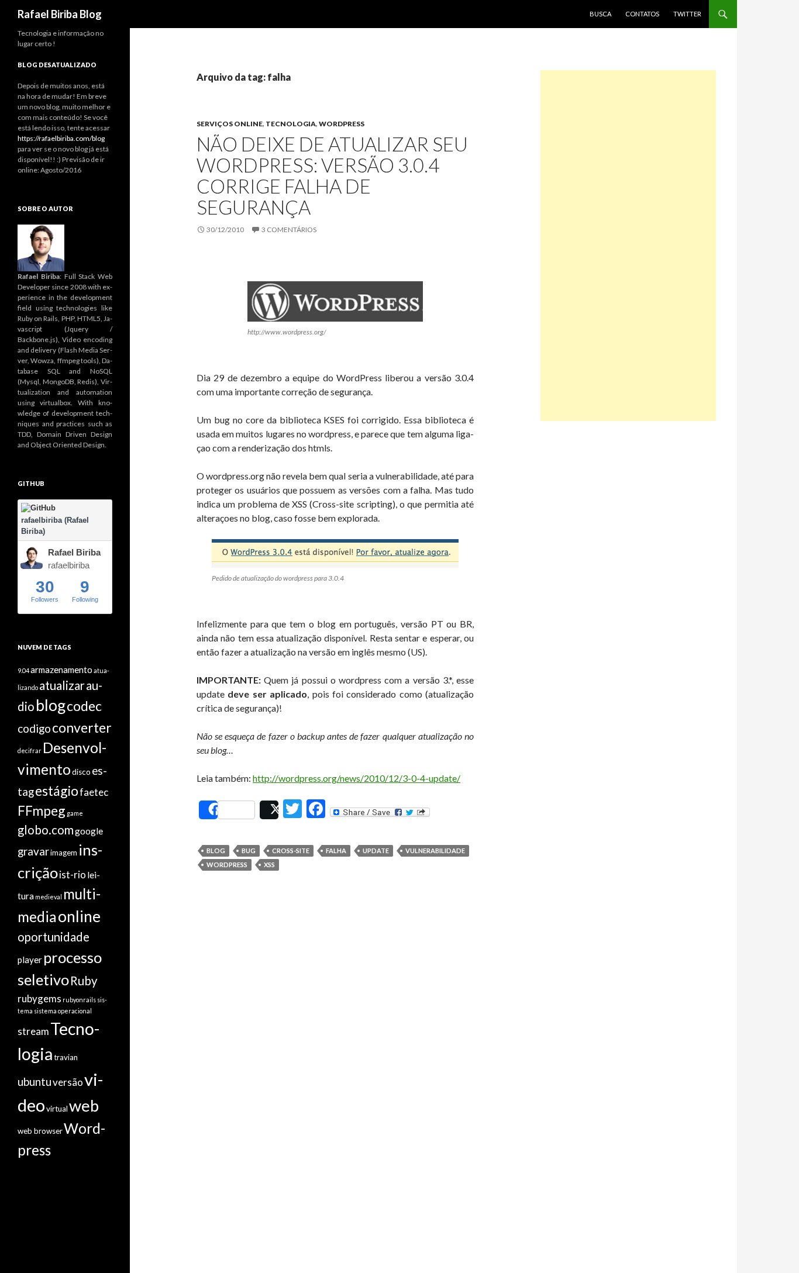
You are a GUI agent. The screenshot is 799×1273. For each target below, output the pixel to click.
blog (215, 850)
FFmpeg (42, 810)
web (84, 1105)
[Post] (269, 810)
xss (269, 864)
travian (66, 1057)
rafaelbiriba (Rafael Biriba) (55, 526)
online (79, 916)
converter (82, 727)
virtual (57, 1108)
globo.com (46, 830)
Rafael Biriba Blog (60, 14)
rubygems (39, 998)
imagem (63, 852)
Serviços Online (230, 123)
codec (84, 706)
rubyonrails (79, 999)
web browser (40, 1131)
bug (249, 850)
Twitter (687, 14)
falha (336, 850)
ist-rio (72, 874)
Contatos (642, 14)
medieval (48, 897)
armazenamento (61, 669)
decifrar (30, 750)
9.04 (23, 670)
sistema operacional (63, 1011)
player (30, 959)
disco (81, 772)
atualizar (62, 685)
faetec (94, 792)
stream (33, 1031)
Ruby (83, 981)
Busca (600, 14)
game (75, 813)
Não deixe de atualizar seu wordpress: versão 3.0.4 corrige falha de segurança (332, 175)
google (89, 831)
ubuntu (34, 1081)
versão (68, 1082)
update (376, 850)
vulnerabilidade (435, 850)
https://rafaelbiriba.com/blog (61, 138)
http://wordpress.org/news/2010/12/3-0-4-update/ (356, 778)
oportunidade (53, 937)
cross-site (290, 850)
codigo (34, 728)
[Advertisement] (628, 245)
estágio (56, 790)
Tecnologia (291, 123)
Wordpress (341, 123)
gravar (33, 851)
